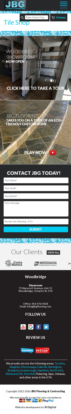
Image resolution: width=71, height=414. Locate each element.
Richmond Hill (14, 373)
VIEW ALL (53, 252)
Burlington (54, 366)
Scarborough (28, 370)
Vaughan (14, 366)
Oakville (42, 366)
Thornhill (29, 373)
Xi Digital (50, 407)
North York (56, 370)
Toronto (60, 363)
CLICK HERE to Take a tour (35, 88)
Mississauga (28, 366)
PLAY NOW (35, 152)
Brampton (14, 370)
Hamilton (43, 370)
